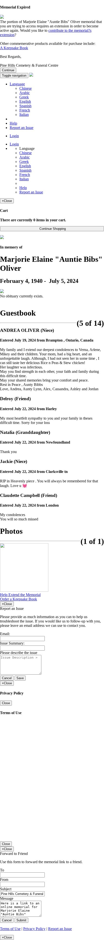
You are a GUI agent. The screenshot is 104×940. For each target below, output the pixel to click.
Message (6, 898)
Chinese (25, 88)
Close (6, 703)
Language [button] (17, 84)
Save (20, 678)
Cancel (7, 678)
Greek (24, 97)
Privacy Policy (34, 929)
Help (13, 123)
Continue (8, 70)
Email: (5, 634)
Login (14, 136)
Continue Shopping (52, 229)
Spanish (25, 106)
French (24, 110)
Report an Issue (21, 128)
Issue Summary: (12, 643)
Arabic (24, 93)
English (25, 101)
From (4, 879)
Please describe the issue (18, 653)
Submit (21, 920)
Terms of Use (10, 929)
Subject (5, 889)
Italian (24, 114)
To (2, 870)
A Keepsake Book (14, 48)
